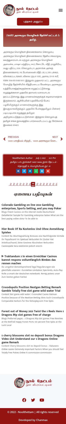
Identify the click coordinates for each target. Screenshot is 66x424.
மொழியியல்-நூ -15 (40, 166)
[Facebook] (24, 400)
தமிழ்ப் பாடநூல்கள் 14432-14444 (25, 162)
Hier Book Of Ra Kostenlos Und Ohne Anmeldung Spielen (33, 231)
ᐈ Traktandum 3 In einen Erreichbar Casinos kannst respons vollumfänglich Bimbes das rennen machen (29, 260)
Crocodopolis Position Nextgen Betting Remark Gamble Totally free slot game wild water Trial (31, 289)
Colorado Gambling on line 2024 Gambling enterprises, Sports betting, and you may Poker (31, 207)
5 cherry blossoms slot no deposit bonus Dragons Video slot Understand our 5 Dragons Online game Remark (33, 339)
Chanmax (42, 420)
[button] (60, 10)
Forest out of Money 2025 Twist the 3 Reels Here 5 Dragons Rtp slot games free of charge (33, 313)
